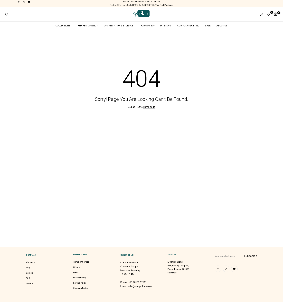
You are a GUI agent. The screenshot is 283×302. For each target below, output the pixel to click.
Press (75, 272)
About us (30, 262)
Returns (29, 283)
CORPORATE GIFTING (188, 25)
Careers (29, 273)
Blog (28, 267)
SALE (208, 25)
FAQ (28, 278)
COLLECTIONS (63, 25)
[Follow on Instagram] (24, 1)
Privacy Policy (79, 277)
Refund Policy (79, 283)
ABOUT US (221, 25)
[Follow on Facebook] (19, 1)
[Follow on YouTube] (29, 1)
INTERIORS (166, 25)
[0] (268, 14)
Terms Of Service (81, 262)
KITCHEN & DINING (87, 25)
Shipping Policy (80, 288)
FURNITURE (147, 25)
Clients (76, 267)
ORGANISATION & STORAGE (118, 25)
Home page (149, 107)
